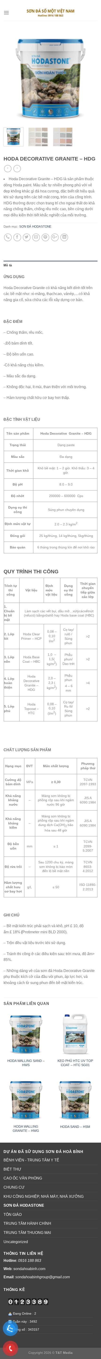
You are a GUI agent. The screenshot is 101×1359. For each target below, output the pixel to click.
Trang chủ (13, 151)
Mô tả (8, 265)
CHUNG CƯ (14, 1187)
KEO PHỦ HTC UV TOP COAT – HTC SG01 (75, 1063)
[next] (89, 77)
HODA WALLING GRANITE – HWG (26, 1129)
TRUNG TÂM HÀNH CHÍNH (27, 1223)
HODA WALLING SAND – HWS (26, 1063)
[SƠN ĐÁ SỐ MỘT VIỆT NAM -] (50, 12)
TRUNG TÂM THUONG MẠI (27, 1233)
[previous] (11, 77)
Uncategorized (16, 1242)
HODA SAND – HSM (75, 1127)
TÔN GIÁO (13, 1215)
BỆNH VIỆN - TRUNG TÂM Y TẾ (31, 1160)
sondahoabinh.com (29, 1269)
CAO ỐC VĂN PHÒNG (23, 1178)
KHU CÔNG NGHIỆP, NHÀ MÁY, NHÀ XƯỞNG (44, 1196)
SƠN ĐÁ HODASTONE (45, 151)
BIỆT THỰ (12, 1169)
